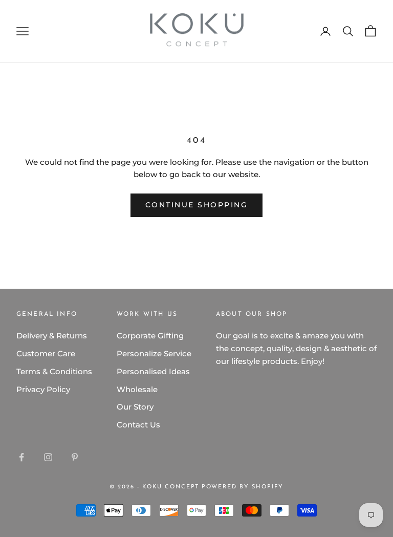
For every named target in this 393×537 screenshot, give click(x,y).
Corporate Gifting (150, 335)
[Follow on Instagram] (48, 457)
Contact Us (138, 424)
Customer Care (45, 353)
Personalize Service (154, 353)
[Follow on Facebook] (21, 457)
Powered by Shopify (242, 487)
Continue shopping (196, 204)
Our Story (135, 407)
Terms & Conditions (54, 371)
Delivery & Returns (51, 335)
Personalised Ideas (153, 371)
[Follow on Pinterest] (75, 457)
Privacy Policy (43, 389)
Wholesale (137, 389)
